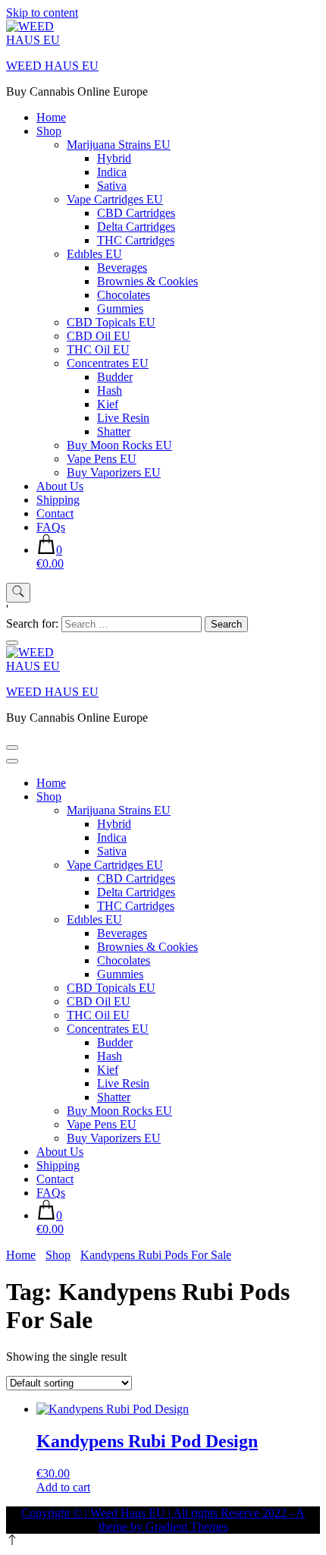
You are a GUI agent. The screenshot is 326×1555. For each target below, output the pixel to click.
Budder (115, 376)
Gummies (120, 308)
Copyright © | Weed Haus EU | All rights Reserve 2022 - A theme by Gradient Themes (163, 1519)
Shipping (58, 499)
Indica (112, 171)
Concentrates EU (108, 363)
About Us (59, 486)
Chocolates (123, 294)
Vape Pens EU (101, 458)
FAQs (50, 527)
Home (51, 117)
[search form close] (12, 643)
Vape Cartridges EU (115, 199)
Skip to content (42, 12)
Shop (48, 130)
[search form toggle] (18, 593)
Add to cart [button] (63, 1487)
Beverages (122, 267)
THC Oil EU (98, 349)
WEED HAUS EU (52, 65)
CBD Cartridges (136, 212)
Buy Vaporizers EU (114, 472)
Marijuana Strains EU (119, 144)
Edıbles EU (94, 253)
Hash (109, 390)
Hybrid (114, 158)
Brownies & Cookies (147, 281)
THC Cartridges (135, 240)
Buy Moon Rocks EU (119, 445)
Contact (55, 513)
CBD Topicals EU (111, 322)
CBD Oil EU (98, 335)
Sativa (112, 185)
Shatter (113, 431)
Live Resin (123, 417)
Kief (107, 404)
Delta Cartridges (136, 226)
